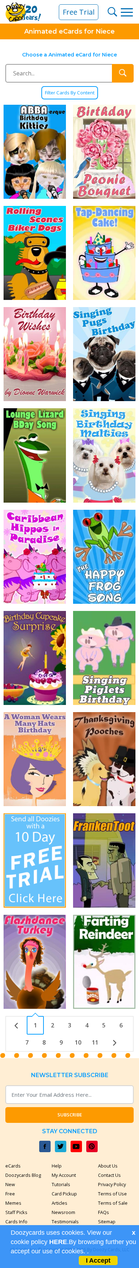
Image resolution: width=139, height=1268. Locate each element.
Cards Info (16, 1221)
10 (78, 1042)
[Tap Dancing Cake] (104, 253)
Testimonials (65, 1221)
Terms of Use (112, 1194)
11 (95, 1042)
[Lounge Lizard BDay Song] (35, 455)
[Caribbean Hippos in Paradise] (35, 557)
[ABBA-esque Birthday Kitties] (35, 152)
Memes (13, 1203)
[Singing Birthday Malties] (104, 455)
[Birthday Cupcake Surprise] (35, 658)
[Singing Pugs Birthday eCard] (104, 354)
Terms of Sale (113, 1203)
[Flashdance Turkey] (35, 962)
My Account (64, 1175)
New (10, 1184)
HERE (58, 1241)
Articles (59, 1203)
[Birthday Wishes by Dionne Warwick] (35, 354)
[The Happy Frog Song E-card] (104, 557)
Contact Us (109, 1175)
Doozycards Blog (23, 1175)
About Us (108, 1166)
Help (57, 1166)
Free (10, 1194)
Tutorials (61, 1184)
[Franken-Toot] (104, 860)
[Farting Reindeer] (104, 962)
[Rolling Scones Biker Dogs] (35, 253)
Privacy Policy (112, 1184)
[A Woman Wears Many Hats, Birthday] (35, 759)
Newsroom (63, 1212)
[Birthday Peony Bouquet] (104, 152)
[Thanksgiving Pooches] (104, 759)
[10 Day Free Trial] (35, 860)
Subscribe (69, 1114)
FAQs (103, 1212)
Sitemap (106, 1221)
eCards (13, 1166)
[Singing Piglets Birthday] (104, 658)
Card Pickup (64, 1194)
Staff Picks (16, 1212)
